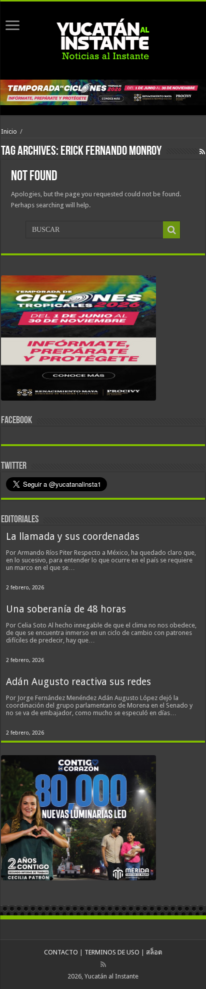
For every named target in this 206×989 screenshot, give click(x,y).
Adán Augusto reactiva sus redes (78, 682)
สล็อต (154, 952)
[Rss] (103, 964)
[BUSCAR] (171, 229)
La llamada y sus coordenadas (73, 536)
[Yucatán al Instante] (103, 39)
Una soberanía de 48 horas (66, 609)
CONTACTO (61, 952)
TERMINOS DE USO (112, 952)
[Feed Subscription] (202, 152)
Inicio (9, 131)
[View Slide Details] (78, 340)
